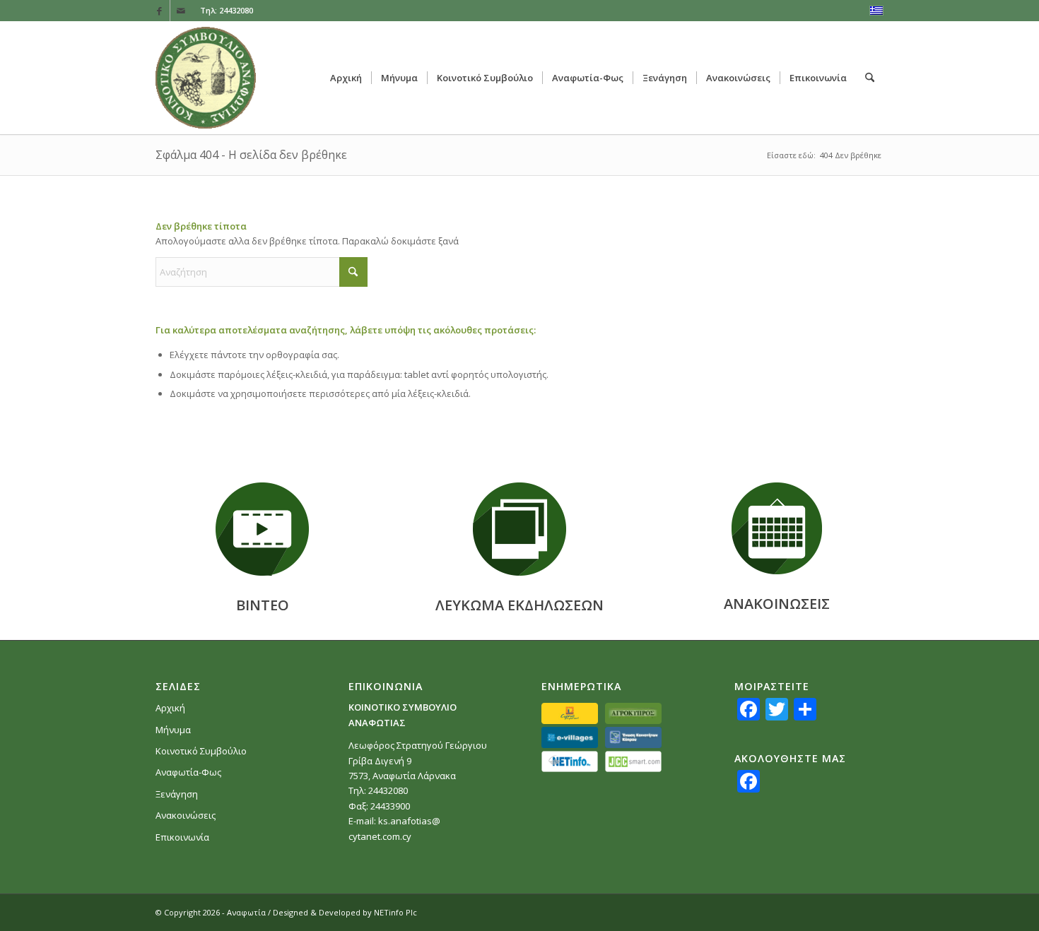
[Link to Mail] (181, 10)
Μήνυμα (173, 729)
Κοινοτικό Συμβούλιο (201, 751)
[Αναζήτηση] (870, 77)
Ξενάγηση (176, 794)
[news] (777, 528)
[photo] (519, 529)
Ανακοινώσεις (185, 815)
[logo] (205, 77)
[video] (262, 529)
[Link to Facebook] (159, 10)
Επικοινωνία (182, 837)
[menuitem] (346, 77)
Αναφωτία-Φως (188, 772)
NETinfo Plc (395, 912)
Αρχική (170, 707)
